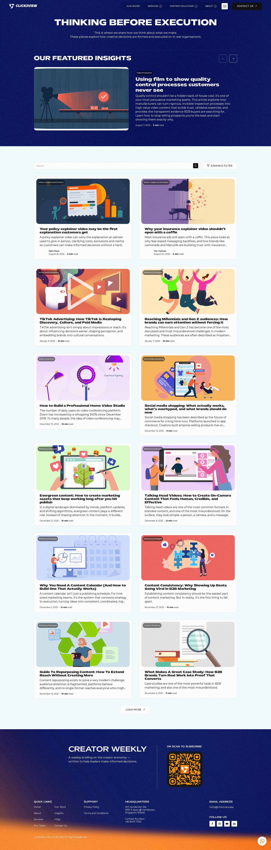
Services (38, 819)
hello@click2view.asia (221, 807)
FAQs (57, 819)
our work (133, 6)
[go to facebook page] (212, 824)
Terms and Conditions (96, 813)
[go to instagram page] (219, 824)
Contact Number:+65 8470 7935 (135, 820)
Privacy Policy (91, 807)
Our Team (39, 825)
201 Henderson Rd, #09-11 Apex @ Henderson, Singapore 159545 (140, 810)
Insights (58, 813)
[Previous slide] (223, 59)
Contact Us (60, 825)
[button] (262, 841)
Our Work (60, 807)
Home (37, 807)
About (37, 813)
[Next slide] (233, 59)
